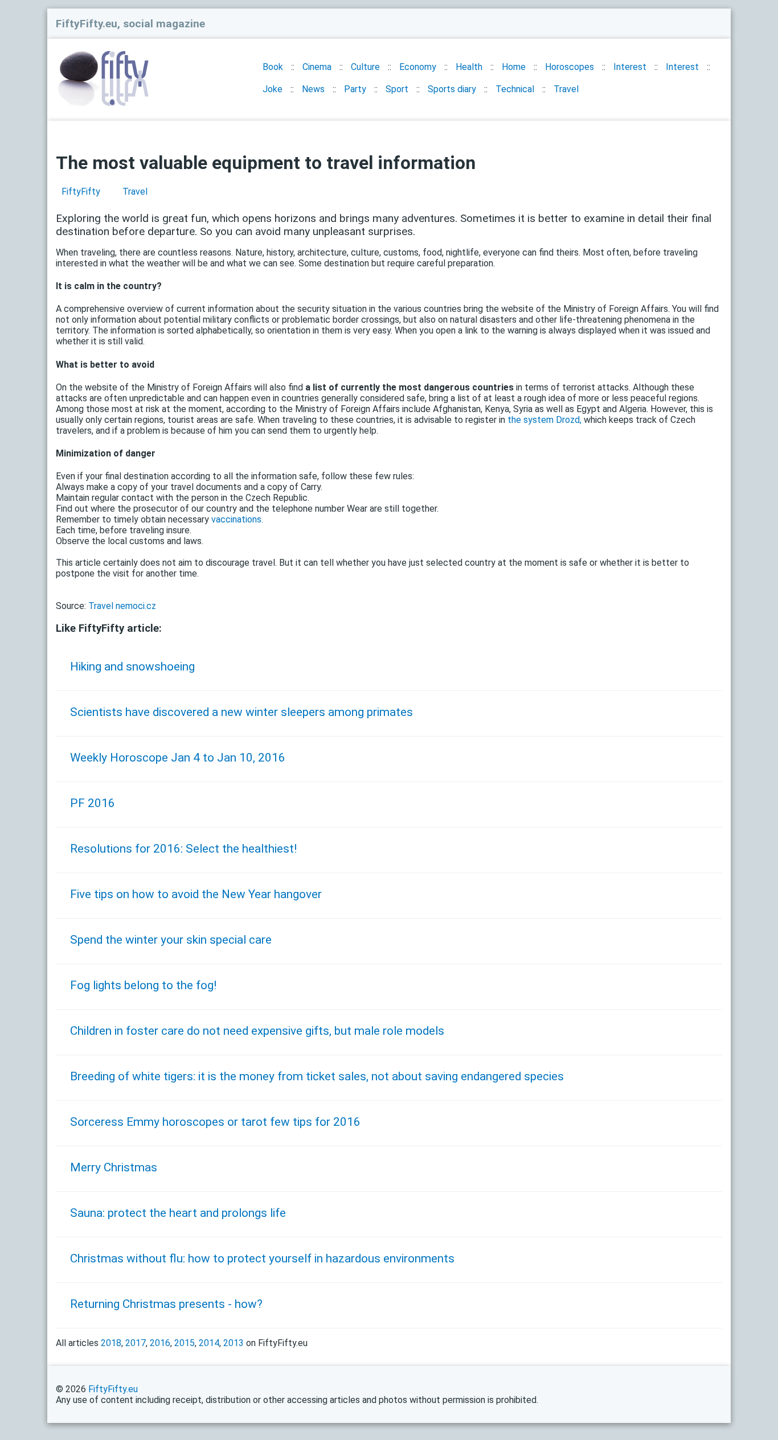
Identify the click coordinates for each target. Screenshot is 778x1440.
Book (273, 66)
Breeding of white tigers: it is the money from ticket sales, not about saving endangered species (317, 1076)
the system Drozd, (544, 419)
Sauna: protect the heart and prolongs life (178, 1213)
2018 (111, 1343)
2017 (135, 1343)
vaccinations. (237, 519)
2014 (209, 1343)
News (313, 89)
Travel (566, 89)
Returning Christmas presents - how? (166, 1304)
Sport (397, 89)
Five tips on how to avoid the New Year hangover (196, 894)
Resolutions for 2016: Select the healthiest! (183, 848)
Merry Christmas (113, 1167)
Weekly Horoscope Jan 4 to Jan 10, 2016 (177, 757)
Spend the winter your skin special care (171, 940)
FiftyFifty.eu (113, 1389)
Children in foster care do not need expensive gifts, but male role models (257, 1031)
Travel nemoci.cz (122, 605)
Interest (629, 66)
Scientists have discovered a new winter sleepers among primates (241, 712)
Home (514, 66)
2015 (184, 1343)
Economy (417, 66)
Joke (272, 89)
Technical (515, 89)
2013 (233, 1343)
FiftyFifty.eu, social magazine (130, 23)
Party (355, 89)
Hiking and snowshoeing (132, 666)
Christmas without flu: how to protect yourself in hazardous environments (262, 1258)
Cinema (316, 66)
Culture (365, 66)
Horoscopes (569, 66)
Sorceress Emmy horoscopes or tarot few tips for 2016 (215, 1122)
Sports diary (452, 89)
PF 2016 (92, 803)
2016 (160, 1343)
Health (469, 66)
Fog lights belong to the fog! (143, 985)
